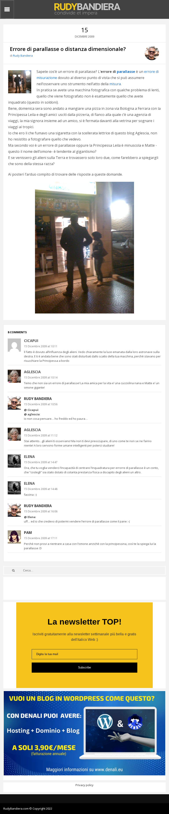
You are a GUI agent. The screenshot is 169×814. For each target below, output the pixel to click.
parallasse (126, 71)
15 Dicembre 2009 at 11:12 (40, 435)
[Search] (13, 570)
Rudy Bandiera (23, 56)
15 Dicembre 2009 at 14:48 (40, 489)
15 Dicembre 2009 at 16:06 (40, 511)
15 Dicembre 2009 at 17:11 (40, 538)
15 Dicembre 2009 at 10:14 (40, 377)
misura (115, 83)
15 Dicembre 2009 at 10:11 (40, 346)
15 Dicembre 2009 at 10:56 (40, 404)
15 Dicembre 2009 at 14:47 (40, 462)
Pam (28, 532)
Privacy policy (84, 785)
